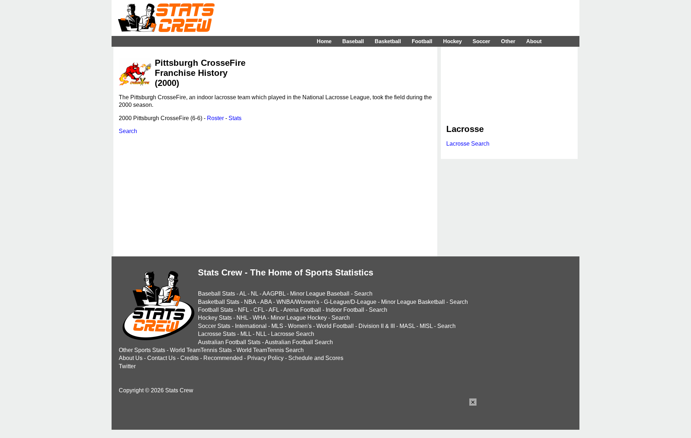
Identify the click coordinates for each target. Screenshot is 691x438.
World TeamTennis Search (270, 350)
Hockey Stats (215, 318)
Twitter (127, 366)
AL (242, 294)
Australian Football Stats (229, 342)
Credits (189, 358)
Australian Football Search (299, 342)
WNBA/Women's (297, 302)
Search (128, 131)
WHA (259, 318)
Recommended (223, 358)
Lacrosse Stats (217, 334)
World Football (335, 326)
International (251, 326)
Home (324, 41)
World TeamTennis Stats (201, 350)
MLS (277, 326)
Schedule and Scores (315, 358)
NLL (261, 334)
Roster (215, 118)
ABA (266, 302)
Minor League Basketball (413, 302)
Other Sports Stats (142, 350)
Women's (300, 326)
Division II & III (376, 326)
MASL (407, 326)
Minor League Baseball (319, 294)
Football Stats (215, 310)
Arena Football (302, 310)
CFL (258, 310)
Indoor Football (345, 310)
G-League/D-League (350, 302)
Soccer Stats (214, 326)
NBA (250, 302)
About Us (131, 358)
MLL (245, 334)
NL (254, 294)
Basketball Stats (218, 302)
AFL (273, 310)
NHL (242, 318)
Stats (235, 118)
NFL (243, 310)
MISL (426, 326)
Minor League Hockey (299, 318)
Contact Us (161, 358)
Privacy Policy (265, 358)
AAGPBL (273, 294)
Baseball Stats (216, 294)
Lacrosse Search (467, 144)
